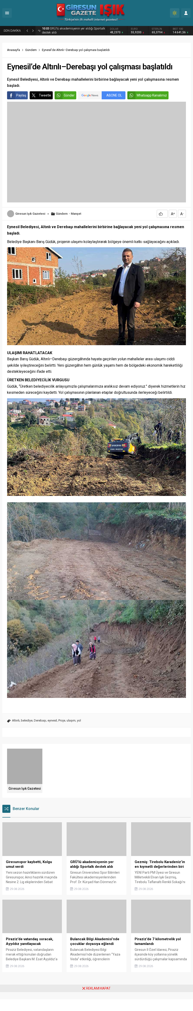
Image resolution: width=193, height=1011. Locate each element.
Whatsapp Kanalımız (152, 95)
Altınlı (16, 720)
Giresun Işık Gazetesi (30, 213)
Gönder (69, 95)
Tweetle (45, 95)
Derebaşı (40, 720)
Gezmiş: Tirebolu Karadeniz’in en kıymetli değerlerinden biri (73, 30)
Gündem (31, 50)
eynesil (52, 720)
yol (79, 720)
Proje (61, 720)
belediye (26, 720)
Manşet (76, 213)
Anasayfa (13, 50)
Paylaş (21, 95)
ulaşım (71, 720)
